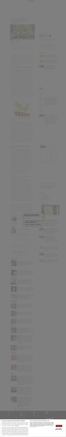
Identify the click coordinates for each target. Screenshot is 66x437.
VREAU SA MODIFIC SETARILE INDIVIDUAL (58, 429)
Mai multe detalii (16, 425)
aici (2, 432)
